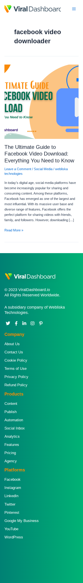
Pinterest (11, 512)
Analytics (12, 436)
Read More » (13, 230)
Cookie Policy (15, 360)
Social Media (43, 169)
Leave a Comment (17, 169)
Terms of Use (15, 368)
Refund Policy (15, 385)
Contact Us (13, 352)
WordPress (13, 537)
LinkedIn (11, 496)
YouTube (11, 529)
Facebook (12, 479)
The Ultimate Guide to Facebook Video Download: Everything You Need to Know (39, 154)
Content (10, 404)
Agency (10, 461)
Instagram (12, 488)
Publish (10, 412)
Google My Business (21, 521)
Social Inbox (14, 428)
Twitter (9, 504)
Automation (13, 420)
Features (11, 445)
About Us (12, 344)
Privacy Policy (16, 377)
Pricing (10, 453)
